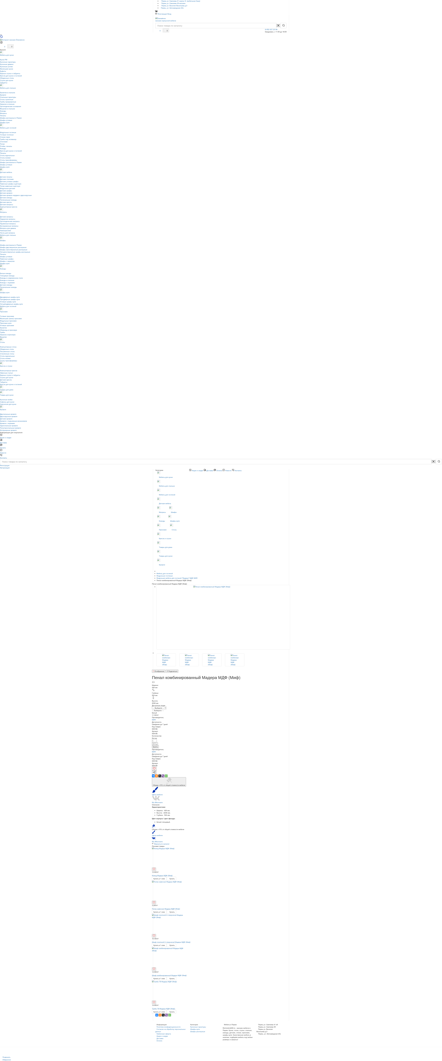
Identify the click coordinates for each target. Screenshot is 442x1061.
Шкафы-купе (175, 521)
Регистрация (162, 14)
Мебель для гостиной (167, 494)
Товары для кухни (166, 556)
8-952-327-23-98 (271, 29)
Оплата (159, 1040)
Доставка (160, 1038)
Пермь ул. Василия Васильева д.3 (174, 5)
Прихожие (163, 529)
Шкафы (174, 512)
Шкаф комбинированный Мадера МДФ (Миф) (169, 975)
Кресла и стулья (165, 538)
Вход (169, 14)
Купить (155, 747)
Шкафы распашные (197, 1031)
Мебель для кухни (166, 477)
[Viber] (163, 775)
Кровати (162, 564)
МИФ (154, 720)
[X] (159, 775)
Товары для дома (165, 547)
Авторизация (5, 468)
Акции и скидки (162, 1036)
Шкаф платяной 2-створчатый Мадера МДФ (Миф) (171, 942)
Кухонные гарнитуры (198, 1027)
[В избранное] (154, 769)
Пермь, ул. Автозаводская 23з (172, 8)
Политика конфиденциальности (168, 1027)
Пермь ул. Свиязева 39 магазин (173, 3)
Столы (174, 529)
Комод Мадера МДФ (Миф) (162, 875)
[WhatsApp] (166, 775)
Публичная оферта (164, 1034)
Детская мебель (165, 503)
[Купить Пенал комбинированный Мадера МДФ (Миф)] (166, 660)
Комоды (162, 521)
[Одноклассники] (156, 775)
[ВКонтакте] (153, 775)
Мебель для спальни (167, 486)
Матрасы (162, 512)
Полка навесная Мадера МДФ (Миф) (166, 909)
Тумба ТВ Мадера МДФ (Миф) (163, 1008)
